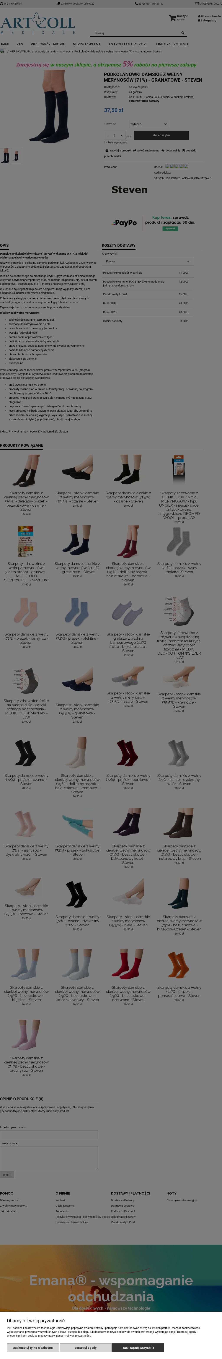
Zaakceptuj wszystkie (138, 1347)
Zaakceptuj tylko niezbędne (33, 1348)
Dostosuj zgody (86, 1348)
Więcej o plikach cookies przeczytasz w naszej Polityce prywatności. (49, 1335)
